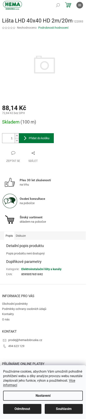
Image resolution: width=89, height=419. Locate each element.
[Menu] (80, 5)
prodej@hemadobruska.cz (25, 340)
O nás (6, 319)
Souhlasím (64, 409)
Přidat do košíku (39, 138)
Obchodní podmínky (15, 303)
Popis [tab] (9, 235)
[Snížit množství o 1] (17, 140)
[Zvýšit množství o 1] (17, 135)
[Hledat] (58, 5)
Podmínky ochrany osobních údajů (24, 309)
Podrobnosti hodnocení (53, 27)
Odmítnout (22, 409)
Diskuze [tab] (21, 235)
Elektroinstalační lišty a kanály (41, 269)
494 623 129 (16, 346)
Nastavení (43, 396)
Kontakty (8, 314)
